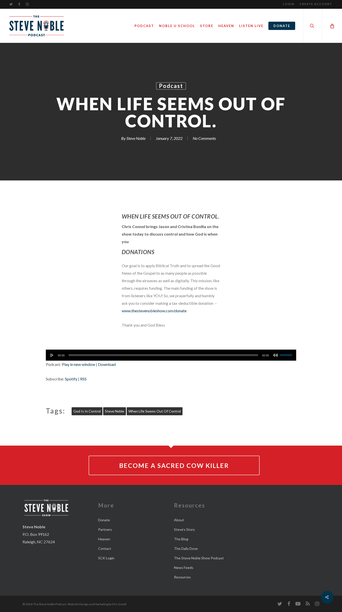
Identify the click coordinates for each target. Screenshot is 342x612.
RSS (83, 378)
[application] (171, 355)
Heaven (104, 539)
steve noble (114, 411)
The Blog (181, 539)
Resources (182, 577)
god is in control (87, 411)
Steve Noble (135, 138)
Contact (104, 548)
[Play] (52, 355)
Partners (105, 529)
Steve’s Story (184, 529)
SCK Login (106, 558)
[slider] (287, 353)
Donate (104, 520)
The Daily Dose (186, 548)
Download (107, 364)
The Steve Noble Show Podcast (199, 558)
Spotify (71, 378)
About (179, 520)
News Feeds (183, 567)
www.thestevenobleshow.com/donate (154, 310)
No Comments (204, 138)
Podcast (171, 85)
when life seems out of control (154, 411)
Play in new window (78, 364)
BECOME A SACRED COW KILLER (174, 465)
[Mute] (275, 355)
